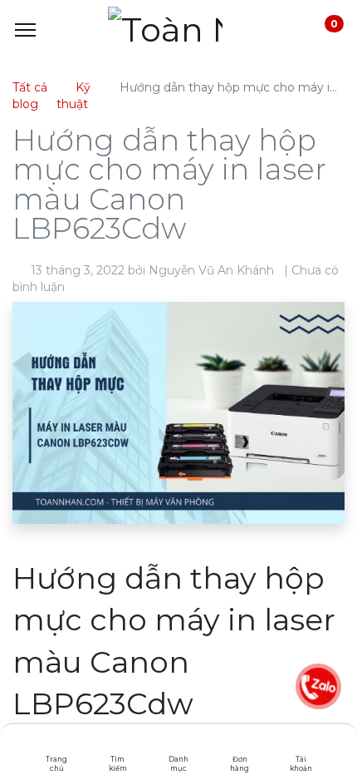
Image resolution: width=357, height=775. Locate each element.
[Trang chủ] (57, 745)
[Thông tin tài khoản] (301, 745)
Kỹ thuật (73, 95)
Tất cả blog (29, 95)
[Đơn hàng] (239, 745)
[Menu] (25, 30)
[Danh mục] (179, 745)
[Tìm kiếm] (117, 745)
